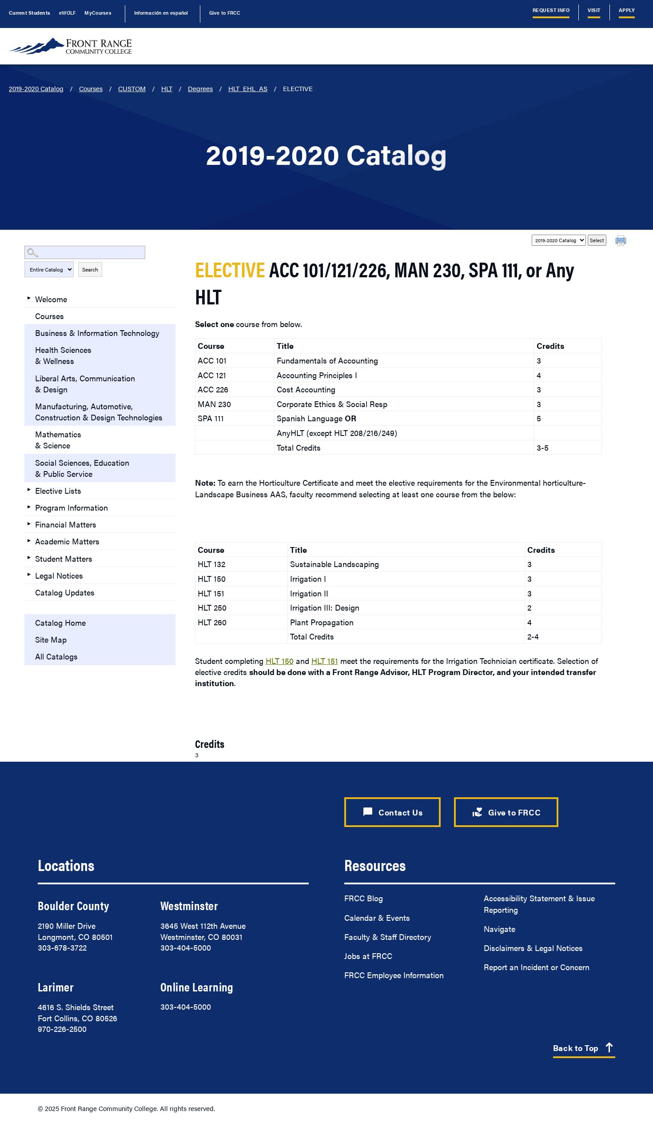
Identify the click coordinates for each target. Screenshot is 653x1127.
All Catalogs (56, 656)
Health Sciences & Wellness (63, 355)
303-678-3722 (62, 947)
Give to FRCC (225, 12)
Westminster (189, 905)
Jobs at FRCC (368, 955)
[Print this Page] (622, 241)
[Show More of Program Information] (28, 506)
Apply (627, 10)
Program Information (71, 507)
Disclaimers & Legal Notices (533, 947)
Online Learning (197, 986)
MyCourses (97, 12)
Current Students (29, 12)
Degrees (200, 88)
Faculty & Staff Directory (387, 936)
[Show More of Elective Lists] (28, 489)
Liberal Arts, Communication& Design (85, 383)
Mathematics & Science (58, 439)
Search (90, 269)
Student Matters (63, 558)
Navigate (499, 928)
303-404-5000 (185, 947)
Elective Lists (58, 490)
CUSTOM (132, 88)
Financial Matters (65, 524)
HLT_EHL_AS (247, 88)
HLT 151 (324, 660)
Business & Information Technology (97, 332)
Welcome (51, 298)
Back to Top (584, 1048)
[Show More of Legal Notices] (28, 574)
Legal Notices (59, 575)
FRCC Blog (363, 897)
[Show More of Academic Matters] (28, 540)
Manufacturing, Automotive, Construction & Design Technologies (99, 411)
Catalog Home (60, 622)
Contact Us (392, 812)
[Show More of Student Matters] (28, 557)
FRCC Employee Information (394, 974)
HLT (166, 88)
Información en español (161, 12)
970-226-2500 (62, 1028)
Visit (594, 10)
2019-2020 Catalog (36, 88)
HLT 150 (280, 660)
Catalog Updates (65, 592)
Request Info (551, 10)
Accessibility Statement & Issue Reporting (539, 903)
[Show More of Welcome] (28, 298)
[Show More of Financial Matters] (28, 523)
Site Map (51, 639)
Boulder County (73, 905)
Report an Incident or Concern (536, 966)
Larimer (56, 986)
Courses (91, 88)
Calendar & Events (377, 917)
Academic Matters (67, 541)
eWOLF (67, 12)
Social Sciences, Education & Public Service (82, 468)
